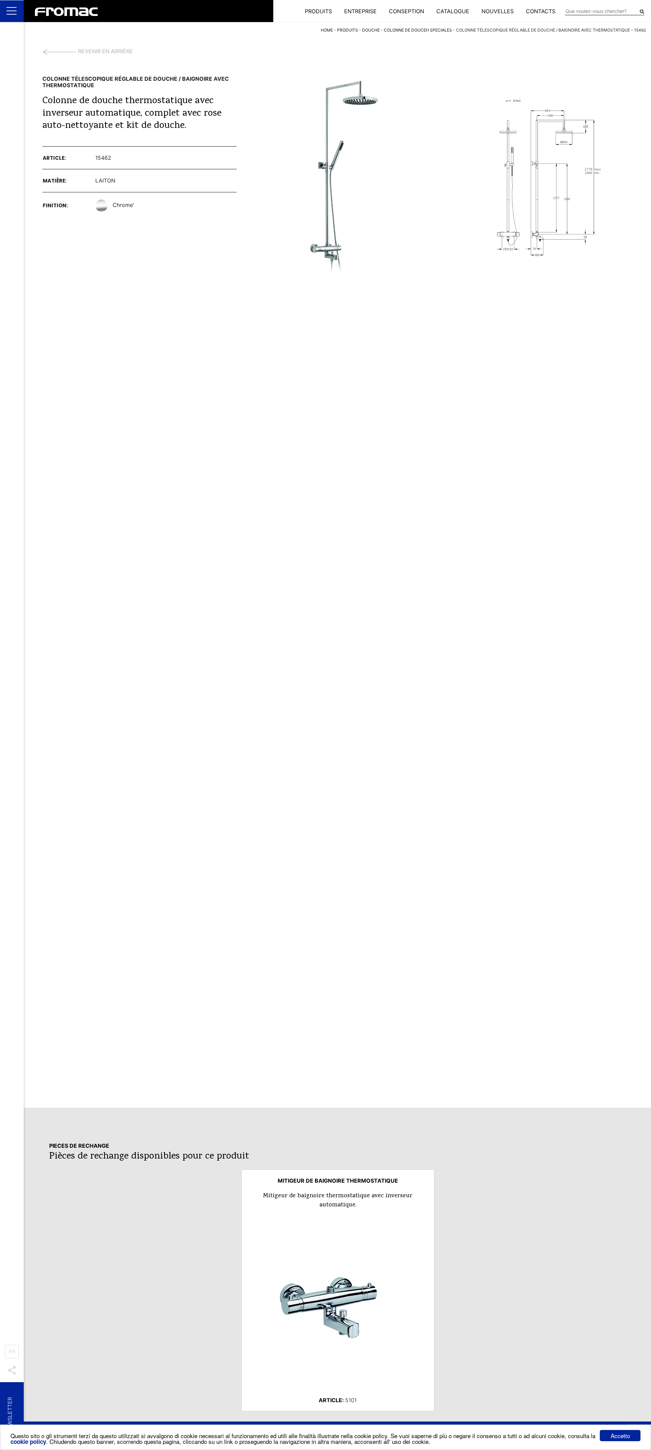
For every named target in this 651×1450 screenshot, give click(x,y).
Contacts (540, 11)
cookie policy (28, 1441)
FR (12, 1351)
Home (327, 30)
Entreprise (360, 11)
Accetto (620, 1435)
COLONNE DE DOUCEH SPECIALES (418, 30)
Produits (318, 11)
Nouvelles (497, 11)
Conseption (406, 11)
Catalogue (452, 11)
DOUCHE (371, 30)
